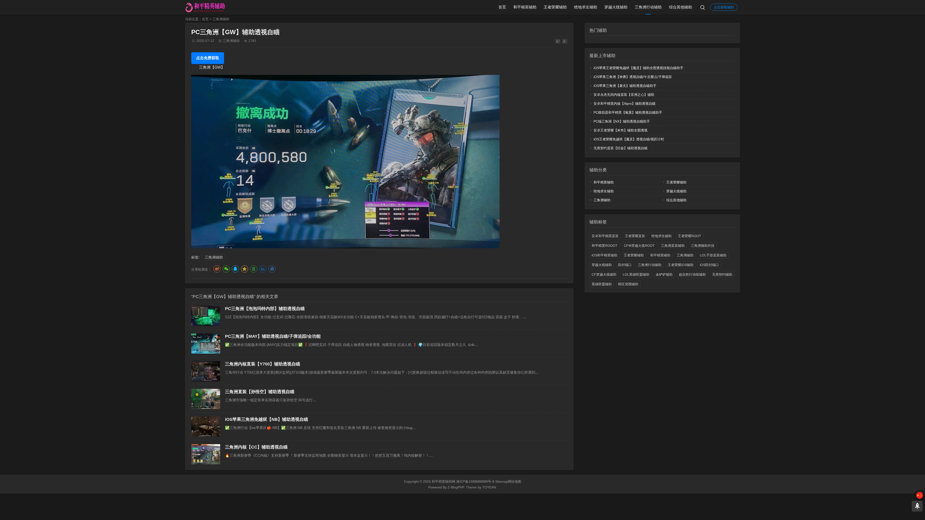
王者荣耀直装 (635, 236)
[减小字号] (564, 41)
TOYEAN (489, 487)
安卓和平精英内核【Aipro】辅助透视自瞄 (624, 103)
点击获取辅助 (724, 7)
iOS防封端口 (709, 265)
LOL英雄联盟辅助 (636, 274)
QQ (235, 269)
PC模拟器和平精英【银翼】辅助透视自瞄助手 (628, 112)
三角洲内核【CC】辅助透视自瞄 (256, 447)
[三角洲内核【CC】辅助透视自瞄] (205, 454)
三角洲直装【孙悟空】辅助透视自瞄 (259, 391)
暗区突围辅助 (628, 284)
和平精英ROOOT (605, 245)
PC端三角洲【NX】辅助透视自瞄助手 (622, 121)
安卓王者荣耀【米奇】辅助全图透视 (621, 130)
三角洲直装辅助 (673, 245)
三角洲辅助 (220, 19)
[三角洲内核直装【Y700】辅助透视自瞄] (205, 371)
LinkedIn (262, 269)
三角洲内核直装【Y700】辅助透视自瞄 (262, 364)
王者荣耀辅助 (555, 7)
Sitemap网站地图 (508, 481)
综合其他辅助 (680, 7)
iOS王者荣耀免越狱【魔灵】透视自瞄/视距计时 (629, 139)
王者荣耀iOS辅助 (681, 265)
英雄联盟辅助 (602, 284)
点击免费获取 (207, 58)
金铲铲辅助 (664, 274)
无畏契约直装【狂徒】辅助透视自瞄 (621, 148)
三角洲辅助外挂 (702, 245)
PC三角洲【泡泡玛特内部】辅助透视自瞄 (265, 308)
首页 (502, 7)
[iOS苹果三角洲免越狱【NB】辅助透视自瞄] (205, 426)
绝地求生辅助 (585, 7)
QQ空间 (244, 269)
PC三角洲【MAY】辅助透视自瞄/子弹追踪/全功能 (273, 336)
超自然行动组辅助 (692, 274)
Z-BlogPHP (456, 487)
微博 (217, 269)
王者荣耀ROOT (689, 236)
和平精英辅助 (524, 7)
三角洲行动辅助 (648, 7)
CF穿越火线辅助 (604, 274)
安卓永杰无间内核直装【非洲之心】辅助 (624, 95)
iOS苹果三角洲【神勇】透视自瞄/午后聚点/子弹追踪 (633, 77)
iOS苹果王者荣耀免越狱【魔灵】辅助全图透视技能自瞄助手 (638, 68)
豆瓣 (253, 269)
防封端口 (625, 265)
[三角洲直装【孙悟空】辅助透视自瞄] (205, 399)
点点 (272, 269)
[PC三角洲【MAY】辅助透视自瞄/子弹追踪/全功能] (205, 343)
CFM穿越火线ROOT (639, 245)
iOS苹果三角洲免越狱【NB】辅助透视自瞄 (266, 419)
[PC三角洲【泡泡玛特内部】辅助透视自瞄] (205, 316)
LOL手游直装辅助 (713, 255)
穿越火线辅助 (616, 7)
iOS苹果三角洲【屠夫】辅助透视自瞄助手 (625, 86)
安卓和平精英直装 (605, 236)
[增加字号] (557, 41)
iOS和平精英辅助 (604, 255)
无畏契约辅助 (722, 274)
